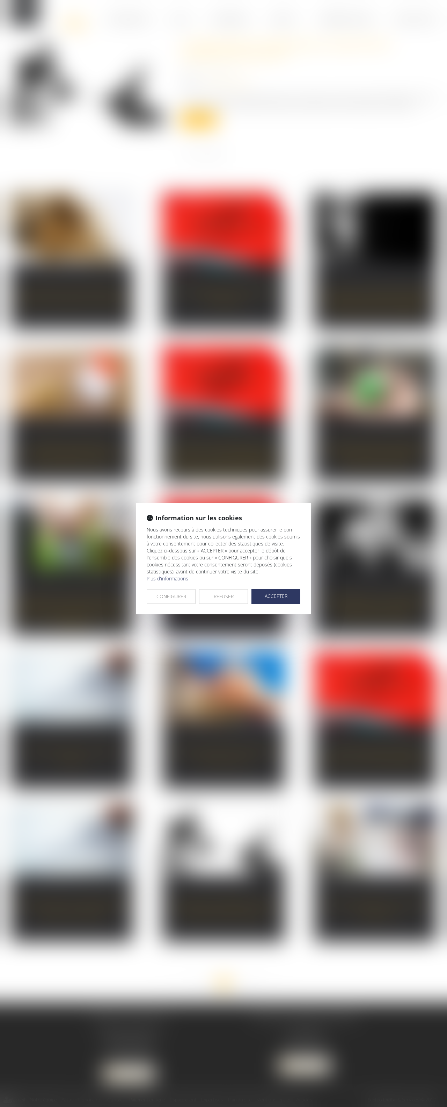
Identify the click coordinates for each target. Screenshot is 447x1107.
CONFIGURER (171, 596)
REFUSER (224, 596)
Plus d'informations (167, 578)
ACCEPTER (276, 596)
